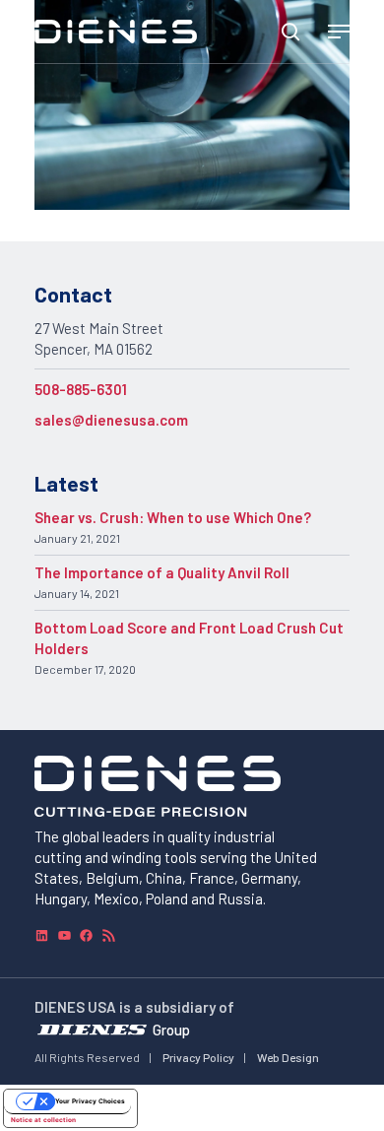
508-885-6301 (80, 389)
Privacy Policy (198, 1057)
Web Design (288, 1057)
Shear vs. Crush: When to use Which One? (172, 517)
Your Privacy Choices (90, 1101)
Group (171, 1028)
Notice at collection (43, 1120)
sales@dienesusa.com (111, 420)
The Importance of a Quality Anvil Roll (161, 572)
